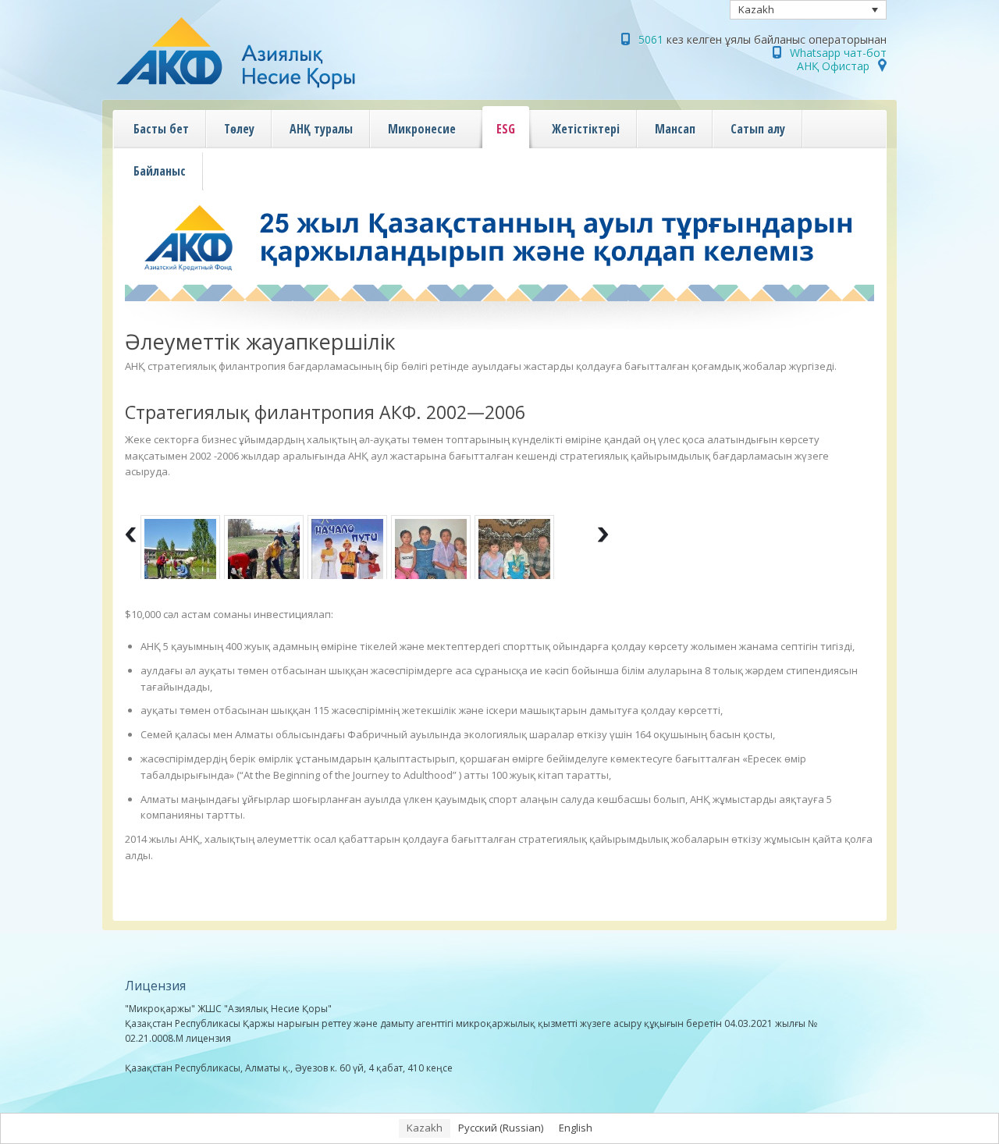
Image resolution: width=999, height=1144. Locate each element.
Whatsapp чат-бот (838, 52)
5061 (650, 39)
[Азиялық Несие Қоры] (268, 90)
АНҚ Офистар (833, 66)
